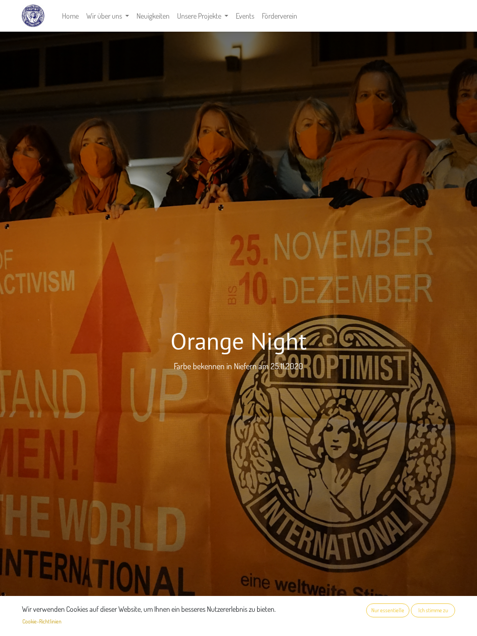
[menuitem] (70, 16)
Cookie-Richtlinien (41, 621)
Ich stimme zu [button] (433, 610)
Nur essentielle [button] (387, 610)
